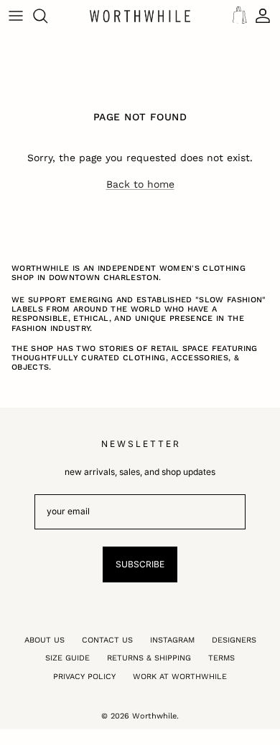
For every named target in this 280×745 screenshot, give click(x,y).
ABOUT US (44, 640)
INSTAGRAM (172, 640)
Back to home (140, 184)
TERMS (221, 658)
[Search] (47, 16)
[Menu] (16, 16)
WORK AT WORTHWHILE (180, 676)
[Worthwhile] (140, 15)
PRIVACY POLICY (84, 676)
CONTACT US (107, 640)
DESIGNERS (234, 640)
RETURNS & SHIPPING (149, 658)
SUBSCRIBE (140, 564)
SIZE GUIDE (67, 658)
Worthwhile (154, 716)
